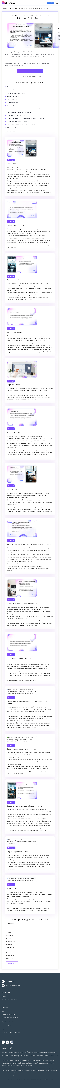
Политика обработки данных (10, 1025)
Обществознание (11, 953)
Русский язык (10, 958)
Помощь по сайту (7, 1003)
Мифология (10, 950)
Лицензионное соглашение (9, 999)
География (9, 935)
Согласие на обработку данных (11, 1032)
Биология (9, 933)
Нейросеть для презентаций (10, 8)
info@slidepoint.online (13, 985)
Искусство (9, 944)
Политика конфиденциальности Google (32, 1079)
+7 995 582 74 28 (11, 981)
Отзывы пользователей (8, 1014)
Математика (10, 947)
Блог (3, 1011)
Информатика (10, 941)
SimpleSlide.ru (14, 1017)
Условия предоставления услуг (47, 1079)
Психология (10, 955)
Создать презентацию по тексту (15, 61)
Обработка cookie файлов (9, 1029)
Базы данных (22, 8)
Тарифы (4, 996)
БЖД (7, 930)
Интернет (9, 938)
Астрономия (10, 927)
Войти (50, 2)
